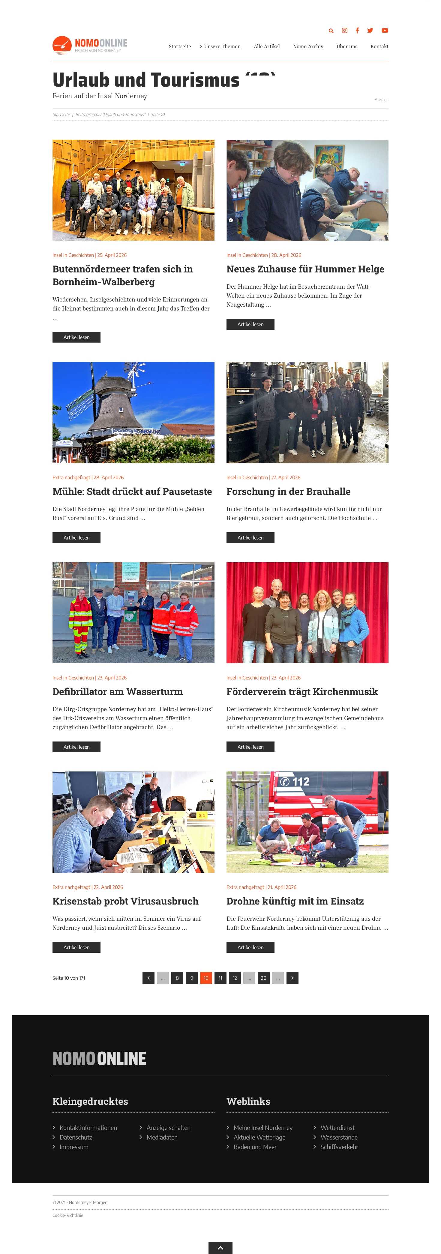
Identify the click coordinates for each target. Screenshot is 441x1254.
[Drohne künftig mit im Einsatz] (307, 822)
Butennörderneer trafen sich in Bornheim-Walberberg (122, 275)
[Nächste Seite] (292, 978)
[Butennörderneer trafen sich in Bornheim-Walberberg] (133, 190)
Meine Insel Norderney (263, 1128)
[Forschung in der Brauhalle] (307, 412)
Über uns (347, 46)
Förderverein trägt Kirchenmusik (302, 691)
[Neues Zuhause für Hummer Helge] (307, 190)
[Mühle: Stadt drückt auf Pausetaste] (133, 412)
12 (235, 978)
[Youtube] (385, 30)
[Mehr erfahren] (316, 85)
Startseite (180, 46)
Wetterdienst (338, 1128)
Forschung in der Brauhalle (288, 491)
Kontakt (379, 46)
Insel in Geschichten (73, 255)
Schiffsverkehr (339, 1147)
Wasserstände (339, 1137)
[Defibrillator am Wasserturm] (133, 613)
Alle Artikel (267, 46)
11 (220, 978)
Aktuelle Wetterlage (259, 1137)
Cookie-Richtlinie (67, 1215)
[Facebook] (357, 30)
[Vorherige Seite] (148, 978)
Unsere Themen (222, 46)
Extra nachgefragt (71, 477)
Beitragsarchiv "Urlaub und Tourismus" (110, 114)
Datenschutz (76, 1137)
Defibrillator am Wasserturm (117, 691)
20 (263, 978)
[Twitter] (370, 30)
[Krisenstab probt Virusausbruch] (133, 822)
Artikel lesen (77, 337)
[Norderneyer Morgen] (90, 45)
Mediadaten (162, 1137)
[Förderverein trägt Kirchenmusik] (307, 613)
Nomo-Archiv (308, 46)
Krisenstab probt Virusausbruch (125, 900)
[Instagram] (344, 30)
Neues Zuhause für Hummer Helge (305, 268)
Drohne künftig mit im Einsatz (295, 900)
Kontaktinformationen (88, 1128)
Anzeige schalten (168, 1128)
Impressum (74, 1147)
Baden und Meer (255, 1147)
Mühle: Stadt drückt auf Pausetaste (132, 491)
